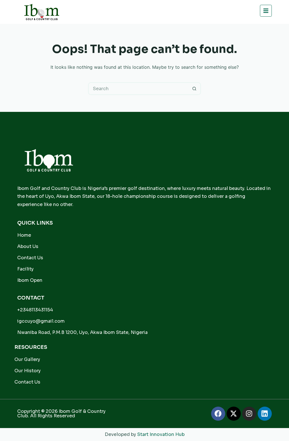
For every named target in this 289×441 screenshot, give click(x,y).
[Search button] (194, 88)
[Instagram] (249, 414)
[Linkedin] (265, 414)
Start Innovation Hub (161, 434)
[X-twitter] (234, 414)
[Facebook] (218, 414)
